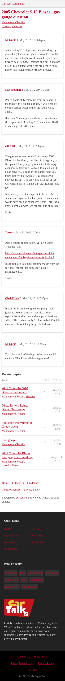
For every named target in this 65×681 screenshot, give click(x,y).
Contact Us (24, 656)
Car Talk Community (13, 3)
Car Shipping (35, 572)
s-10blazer (17, 26)
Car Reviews (11, 535)
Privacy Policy (32, 489)
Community (10, 548)
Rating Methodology (22, 663)
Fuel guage (9, 440)
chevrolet (6, 26)
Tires (22, 572)
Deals (24, 579)
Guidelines (33, 482)
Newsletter (10, 542)
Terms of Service (11, 489)
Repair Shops (38, 542)
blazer (15, 465)
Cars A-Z (36, 528)
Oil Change (36, 579)
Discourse (21, 497)
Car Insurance (29, 586)
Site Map (32, 669)
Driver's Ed (52, 572)
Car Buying (11, 579)
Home (5, 482)
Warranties (11, 572)
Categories (18, 482)
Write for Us (40, 656)
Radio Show (38, 535)
